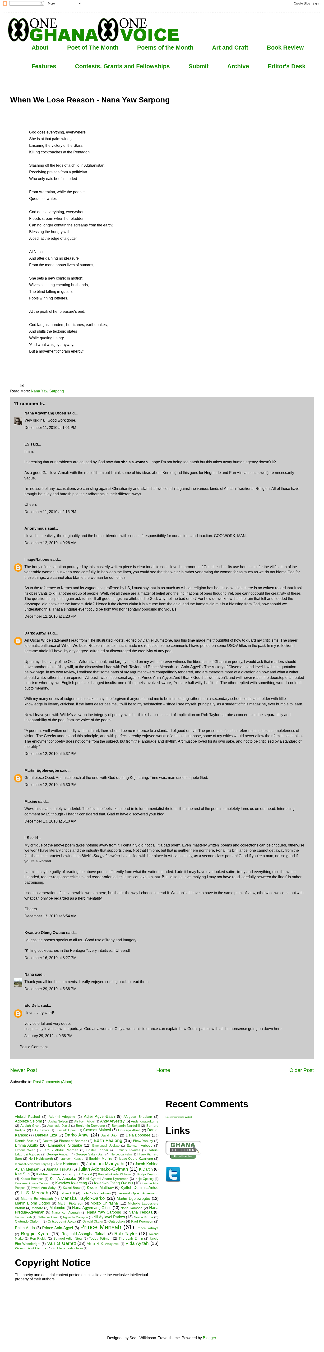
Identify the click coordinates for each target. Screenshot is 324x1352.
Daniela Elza (46, 1135)
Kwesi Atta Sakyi (43, 1188)
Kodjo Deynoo (147, 1174)
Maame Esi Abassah (37, 1198)
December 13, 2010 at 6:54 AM (50, 916)
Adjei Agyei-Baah (99, 1116)
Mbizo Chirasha (104, 1203)
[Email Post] (21, 385)
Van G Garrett (61, 1243)
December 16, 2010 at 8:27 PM (50, 958)
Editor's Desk (286, 66)
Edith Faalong (108, 1140)
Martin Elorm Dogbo (32, 1203)
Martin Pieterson (70, 1203)
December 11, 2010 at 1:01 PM (50, 428)
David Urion (110, 1135)
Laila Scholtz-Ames (96, 1193)
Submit (198, 66)
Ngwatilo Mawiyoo (75, 1217)
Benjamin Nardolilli (126, 1125)
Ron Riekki (38, 1238)
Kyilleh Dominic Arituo (139, 1188)
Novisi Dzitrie (143, 1217)
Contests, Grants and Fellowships (122, 66)
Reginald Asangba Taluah (83, 1234)
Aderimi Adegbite (62, 1116)
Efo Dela (32, 1005)
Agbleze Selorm (28, 1121)
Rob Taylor (125, 1233)
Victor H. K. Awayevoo (103, 1244)
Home (163, 1070)
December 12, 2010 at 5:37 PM (50, 754)
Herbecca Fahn (121, 1154)
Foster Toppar (97, 1150)
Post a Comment (34, 1047)
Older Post (301, 1070)
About (40, 47)
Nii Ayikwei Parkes (109, 1217)
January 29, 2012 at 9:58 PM (48, 1036)
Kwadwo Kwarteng (71, 1183)
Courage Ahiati (129, 1130)
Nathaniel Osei (47, 1217)
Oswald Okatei (93, 1221)
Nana (29, 974)
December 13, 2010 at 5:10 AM (50, 821)
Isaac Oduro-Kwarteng (136, 1158)
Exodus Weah (25, 1150)
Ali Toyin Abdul (84, 1121)
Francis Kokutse (128, 1150)
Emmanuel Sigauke (65, 1145)
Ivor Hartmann (68, 1164)
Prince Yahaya (147, 1228)
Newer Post (23, 1070)
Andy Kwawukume (144, 1121)
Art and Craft (230, 47)
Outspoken (116, 1221)
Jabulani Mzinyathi (105, 1163)
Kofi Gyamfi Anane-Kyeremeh (105, 1179)
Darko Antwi (35, 633)
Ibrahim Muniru (100, 1158)
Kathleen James (48, 1174)
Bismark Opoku (66, 1130)
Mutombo (57, 1208)
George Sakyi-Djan (90, 1154)
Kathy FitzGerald (79, 1174)
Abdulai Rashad (27, 1116)
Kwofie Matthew (100, 1188)
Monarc (37, 1208)
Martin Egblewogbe (41, 770)
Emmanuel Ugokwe (106, 1145)
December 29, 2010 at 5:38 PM (50, 989)
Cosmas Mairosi (97, 1130)
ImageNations (36, 559)
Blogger (209, 1338)
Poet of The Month (92, 47)
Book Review (285, 47)
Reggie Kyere (35, 1233)
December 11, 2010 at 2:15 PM (50, 512)
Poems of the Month (165, 47)
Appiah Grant (30, 1125)
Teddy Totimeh (100, 1238)
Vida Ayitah (137, 1243)
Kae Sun (22, 1174)
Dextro (48, 1141)
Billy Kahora (40, 1130)
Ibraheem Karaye (71, 1158)
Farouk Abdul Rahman (60, 1150)
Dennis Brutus (25, 1141)
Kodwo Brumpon (32, 1179)
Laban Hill (67, 1193)
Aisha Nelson (58, 1121)
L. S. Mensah (34, 1192)
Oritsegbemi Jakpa (62, 1221)
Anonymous (35, 528)
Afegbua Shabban (138, 1116)
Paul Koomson (142, 1221)
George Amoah (57, 1154)
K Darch (146, 1169)
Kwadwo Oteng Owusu (113, 1183)
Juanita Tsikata (58, 1169)
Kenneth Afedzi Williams (115, 1174)
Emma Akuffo (26, 1145)
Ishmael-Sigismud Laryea (32, 1164)
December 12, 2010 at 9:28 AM (50, 543)
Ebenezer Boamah (73, 1141)
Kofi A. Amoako (63, 1179)
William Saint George (30, 1248)
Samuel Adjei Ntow (67, 1238)
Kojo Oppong (144, 1179)
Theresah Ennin (131, 1238)
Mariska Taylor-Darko (83, 1198)
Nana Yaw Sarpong (47, 391)
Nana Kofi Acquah (66, 1212)
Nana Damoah (131, 1208)
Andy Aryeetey (112, 1121)
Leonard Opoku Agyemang (137, 1193)
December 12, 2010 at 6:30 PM (50, 785)
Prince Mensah (100, 1227)
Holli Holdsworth (40, 1158)
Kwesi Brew (71, 1188)
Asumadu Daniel (58, 1125)
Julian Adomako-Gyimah (103, 1169)
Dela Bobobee (138, 1135)
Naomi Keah (23, 1217)
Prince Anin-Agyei (57, 1228)
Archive (238, 66)
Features (44, 66)
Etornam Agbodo (140, 1145)
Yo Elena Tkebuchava (68, 1248)
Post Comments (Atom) (52, 1082)
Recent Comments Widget (179, 1117)
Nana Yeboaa (140, 1212)
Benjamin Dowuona (90, 1125)
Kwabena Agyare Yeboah (32, 1183)
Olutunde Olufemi (28, 1221)
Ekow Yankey (143, 1141)
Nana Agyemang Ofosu (45, 413)
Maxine (30, 802)
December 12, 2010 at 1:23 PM (50, 616)
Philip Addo (25, 1228)
